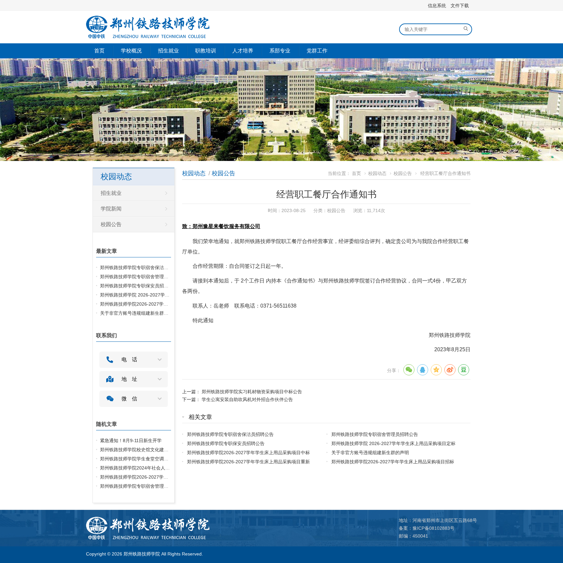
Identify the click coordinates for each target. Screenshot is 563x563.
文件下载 (460, 5)
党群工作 (317, 50)
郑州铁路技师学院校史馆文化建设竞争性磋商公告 (150, 449)
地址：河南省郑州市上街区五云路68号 (438, 520)
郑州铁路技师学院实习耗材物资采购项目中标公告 (252, 391)
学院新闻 (111, 208)
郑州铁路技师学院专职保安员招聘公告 (226, 443)
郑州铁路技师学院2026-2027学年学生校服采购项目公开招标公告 (166, 477)
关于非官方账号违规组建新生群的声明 (370, 452)
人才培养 (242, 50)
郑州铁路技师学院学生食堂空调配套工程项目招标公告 (154, 458)
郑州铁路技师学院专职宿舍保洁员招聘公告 (230, 434)
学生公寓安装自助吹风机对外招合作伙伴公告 (247, 399)
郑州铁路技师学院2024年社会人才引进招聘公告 (148, 467)
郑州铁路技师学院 (141, 553)
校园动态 (194, 173)
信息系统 (437, 5)
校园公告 (223, 173)
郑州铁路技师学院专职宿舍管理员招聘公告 (374, 434)
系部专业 (279, 50)
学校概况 (131, 50)
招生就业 (168, 50)
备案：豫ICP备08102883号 (427, 528)
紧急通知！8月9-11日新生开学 (131, 440)
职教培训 (205, 50)
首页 (99, 50)
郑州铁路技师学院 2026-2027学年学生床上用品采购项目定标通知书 (169, 294)
